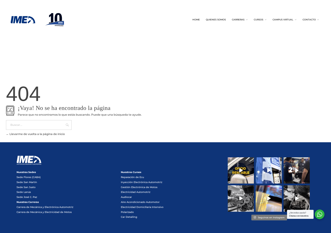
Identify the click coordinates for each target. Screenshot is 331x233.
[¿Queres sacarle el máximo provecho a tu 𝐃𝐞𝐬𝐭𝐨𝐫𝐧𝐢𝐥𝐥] (241, 198)
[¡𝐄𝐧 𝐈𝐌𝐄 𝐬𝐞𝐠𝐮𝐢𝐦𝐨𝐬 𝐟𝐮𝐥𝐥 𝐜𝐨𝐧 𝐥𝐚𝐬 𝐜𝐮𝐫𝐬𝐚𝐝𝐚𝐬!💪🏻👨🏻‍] (269, 170)
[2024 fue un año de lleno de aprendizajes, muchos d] (297, 170)
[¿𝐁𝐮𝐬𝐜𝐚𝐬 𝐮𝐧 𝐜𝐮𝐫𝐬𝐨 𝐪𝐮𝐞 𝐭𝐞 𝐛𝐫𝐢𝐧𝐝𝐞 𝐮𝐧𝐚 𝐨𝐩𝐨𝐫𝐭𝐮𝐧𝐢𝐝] (241, 170)
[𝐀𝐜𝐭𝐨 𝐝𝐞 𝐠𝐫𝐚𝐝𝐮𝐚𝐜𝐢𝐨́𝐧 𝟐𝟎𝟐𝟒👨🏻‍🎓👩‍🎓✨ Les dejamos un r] (269, 198)
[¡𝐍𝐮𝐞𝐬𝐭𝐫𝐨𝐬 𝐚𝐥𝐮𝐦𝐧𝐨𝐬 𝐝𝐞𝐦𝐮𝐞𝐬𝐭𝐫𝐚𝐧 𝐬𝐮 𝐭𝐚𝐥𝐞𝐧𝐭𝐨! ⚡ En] (297, 198)
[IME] (23, 19)
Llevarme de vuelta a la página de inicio (37, 134)
